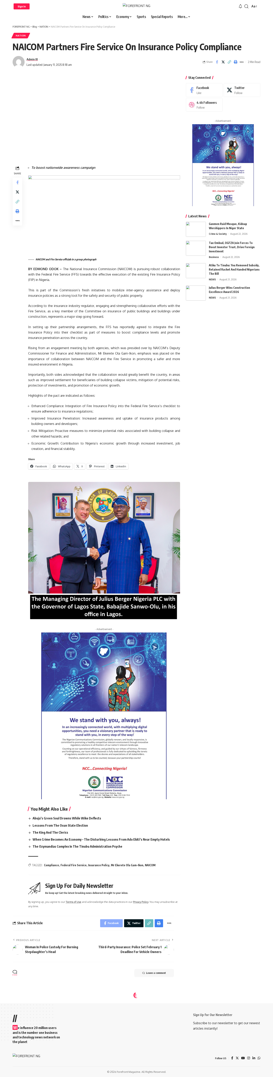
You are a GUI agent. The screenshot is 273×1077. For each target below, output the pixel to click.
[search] (246, 6)
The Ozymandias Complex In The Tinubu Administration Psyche (77, 846)
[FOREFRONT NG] (136, 6)
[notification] (240, 6)
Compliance (51, 865)
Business (214, 257)
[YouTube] (243, 1058)
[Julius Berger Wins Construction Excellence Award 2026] (196, 293)
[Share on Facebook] (217, 62)
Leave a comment (156, 972)
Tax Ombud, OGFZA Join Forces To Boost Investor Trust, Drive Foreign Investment (232, 247)
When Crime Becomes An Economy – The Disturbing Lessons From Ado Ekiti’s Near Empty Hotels (101, 839)
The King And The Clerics (50, 832)
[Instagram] (248, 1058)
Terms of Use (73, 901)
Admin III (32, 59)
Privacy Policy (140, 901)
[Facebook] (204, 90)
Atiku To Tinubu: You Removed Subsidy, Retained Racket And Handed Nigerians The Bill (234, 269)
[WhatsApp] (259, 1058)
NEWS (212, 279)
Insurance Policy (98, 865)
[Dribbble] (204, 105)
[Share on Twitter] (223, 62)
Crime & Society (218, 233)
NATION (21, 35)
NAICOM (150, 865)
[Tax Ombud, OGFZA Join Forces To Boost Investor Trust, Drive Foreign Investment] (196, 248)
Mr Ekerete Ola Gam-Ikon (127, 865)
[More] (241, 62)
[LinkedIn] (253, 1058)
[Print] (235, 62)
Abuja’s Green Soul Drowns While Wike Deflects (67, 818)
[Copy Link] (229, 62)
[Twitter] (242, 90)
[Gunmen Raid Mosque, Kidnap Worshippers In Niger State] (196, 229)
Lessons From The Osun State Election (60, 825)
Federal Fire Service (74, 865)
